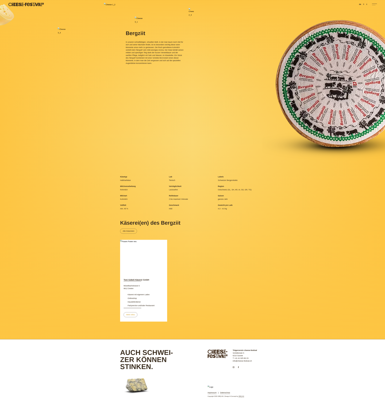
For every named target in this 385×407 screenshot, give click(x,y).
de (360, 4)
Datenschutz (225, 393)
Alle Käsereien (128, 231)
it (366, 4)
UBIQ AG (241, 396)
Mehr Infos (130, 315)
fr (363, 4)
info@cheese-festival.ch (242, 361)
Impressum (212, 393)
